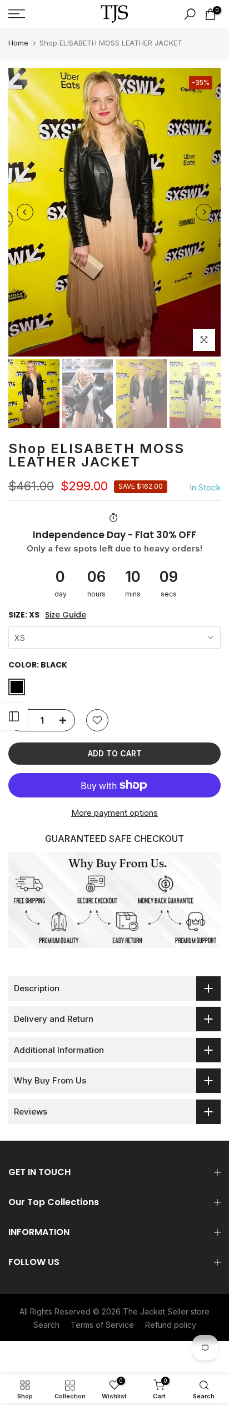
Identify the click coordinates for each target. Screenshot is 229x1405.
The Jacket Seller (155, 1311)
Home (18, 42)
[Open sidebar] (14, 716)
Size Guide (65, 615)
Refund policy (170, 1324)
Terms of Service (102, 1324)
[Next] (204, 212)
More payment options (114, 812)
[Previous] (25, 212)
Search (46, 1324)
